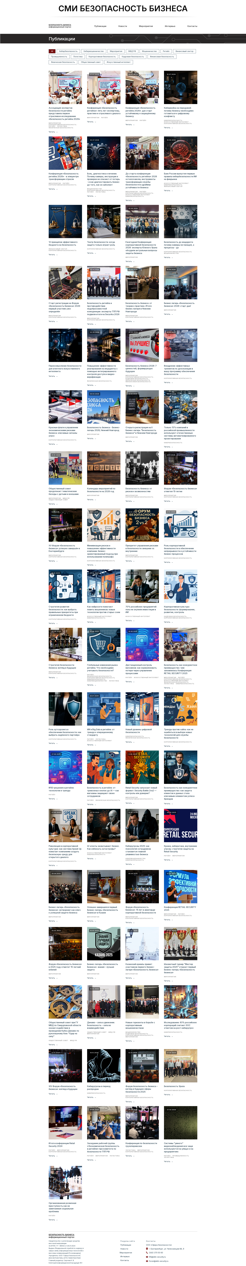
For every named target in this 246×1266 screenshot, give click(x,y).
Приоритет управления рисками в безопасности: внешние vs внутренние (142, 548)
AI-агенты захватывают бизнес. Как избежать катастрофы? (103, 847)
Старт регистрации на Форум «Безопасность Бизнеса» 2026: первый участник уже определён (64, 307)
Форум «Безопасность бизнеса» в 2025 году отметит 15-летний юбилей (65, 967)
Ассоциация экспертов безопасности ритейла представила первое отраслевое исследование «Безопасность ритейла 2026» (64, 113)
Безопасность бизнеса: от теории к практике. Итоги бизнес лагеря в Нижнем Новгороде (139, 307)
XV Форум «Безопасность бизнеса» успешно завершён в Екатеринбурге (64, 548)
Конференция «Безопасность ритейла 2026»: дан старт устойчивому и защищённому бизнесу (141, 112)
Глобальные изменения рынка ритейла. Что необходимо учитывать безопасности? (102, 668)
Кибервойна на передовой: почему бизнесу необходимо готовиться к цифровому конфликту (179, 112)
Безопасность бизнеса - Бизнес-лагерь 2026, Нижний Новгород (103, 429)
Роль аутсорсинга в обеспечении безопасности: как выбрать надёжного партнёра (65, 732)
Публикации (100, 26)
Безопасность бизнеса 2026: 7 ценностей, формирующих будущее (141, 369)
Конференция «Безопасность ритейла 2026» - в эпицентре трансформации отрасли (64, 176)
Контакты (192, 26)
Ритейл (166, 51)
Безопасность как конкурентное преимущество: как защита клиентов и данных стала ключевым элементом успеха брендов (180, 793)
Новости (122, 26)
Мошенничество (149, 51)
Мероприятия (146, 26)
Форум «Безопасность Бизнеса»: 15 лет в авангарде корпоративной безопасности (141, 910)
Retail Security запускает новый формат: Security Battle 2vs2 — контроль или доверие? (141, 790)
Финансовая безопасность (162, 56)
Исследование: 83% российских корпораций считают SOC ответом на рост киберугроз (180, 1025)
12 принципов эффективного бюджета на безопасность (63, 243)
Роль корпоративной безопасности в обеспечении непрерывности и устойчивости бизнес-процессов (180, 549)
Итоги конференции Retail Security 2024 (62, 1144)
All (52, 51)
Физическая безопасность (63, 62)
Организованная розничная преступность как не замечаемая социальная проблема (62, 1207)
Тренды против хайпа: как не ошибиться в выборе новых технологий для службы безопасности (178, 733)
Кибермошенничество (94, 51)
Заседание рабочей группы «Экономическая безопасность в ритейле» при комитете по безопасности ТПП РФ (103, 1147)
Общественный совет (91, 62)
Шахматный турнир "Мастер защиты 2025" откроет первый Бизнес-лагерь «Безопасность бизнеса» (180, 968)
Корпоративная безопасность (102, 56)
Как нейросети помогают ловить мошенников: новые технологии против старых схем (103, 609)
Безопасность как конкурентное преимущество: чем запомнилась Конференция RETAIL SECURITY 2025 (180, 669)
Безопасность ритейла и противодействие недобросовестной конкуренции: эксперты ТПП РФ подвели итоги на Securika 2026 (103, 308)
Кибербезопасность (68, 51)
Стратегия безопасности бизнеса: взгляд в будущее (62, 666)
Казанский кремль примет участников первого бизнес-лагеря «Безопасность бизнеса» (142, 967)
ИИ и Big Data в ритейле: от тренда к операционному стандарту (101, 732)
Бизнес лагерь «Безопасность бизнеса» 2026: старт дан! (179, 304)
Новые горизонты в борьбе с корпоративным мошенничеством (140, 1025)
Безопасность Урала (174, 1086)
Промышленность (59, 56)
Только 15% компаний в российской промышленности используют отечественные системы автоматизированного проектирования (180, 433)
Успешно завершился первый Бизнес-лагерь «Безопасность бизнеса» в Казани (102, 910)
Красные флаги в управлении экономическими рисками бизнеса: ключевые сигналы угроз (63, 431)
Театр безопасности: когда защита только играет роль (101, 243)
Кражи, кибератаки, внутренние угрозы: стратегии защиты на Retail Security (180, 849)
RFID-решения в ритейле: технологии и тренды (61, 789)
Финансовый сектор (184, 51)
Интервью (170, 26)
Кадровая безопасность (133, 56)
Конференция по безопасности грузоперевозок (141, 1144)
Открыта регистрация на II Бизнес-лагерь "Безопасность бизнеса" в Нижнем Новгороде (141, 430)
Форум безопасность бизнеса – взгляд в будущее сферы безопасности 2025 (142, 1089)
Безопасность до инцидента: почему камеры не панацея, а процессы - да (179, 245)
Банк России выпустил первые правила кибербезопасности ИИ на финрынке (180, 176)
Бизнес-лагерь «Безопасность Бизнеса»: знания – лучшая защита (102, 967)
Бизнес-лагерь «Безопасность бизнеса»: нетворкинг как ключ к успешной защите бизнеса (65, 910)
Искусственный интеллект (119, 62)
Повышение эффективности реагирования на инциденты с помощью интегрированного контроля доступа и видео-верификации (102, 371)
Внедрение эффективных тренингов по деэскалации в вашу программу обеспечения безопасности (179, 370)
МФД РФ (132, 51)
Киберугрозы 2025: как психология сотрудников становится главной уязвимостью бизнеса (138, 850)
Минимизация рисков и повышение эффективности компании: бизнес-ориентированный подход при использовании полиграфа (102, 551)
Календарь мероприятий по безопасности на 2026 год (101, 490)
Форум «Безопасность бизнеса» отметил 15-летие (180, 490)
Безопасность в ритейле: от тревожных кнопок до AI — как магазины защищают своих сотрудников (103, 791)
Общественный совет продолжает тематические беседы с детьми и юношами (64, 491)
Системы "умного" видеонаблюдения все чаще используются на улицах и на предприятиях (178, 1147)
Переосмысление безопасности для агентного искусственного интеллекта (65, 369)
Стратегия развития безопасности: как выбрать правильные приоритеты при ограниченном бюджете (63, 610)
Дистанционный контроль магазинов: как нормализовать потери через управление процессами (141, 669)
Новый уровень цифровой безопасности (139, 731)
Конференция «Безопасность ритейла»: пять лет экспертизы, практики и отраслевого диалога (103, 111)
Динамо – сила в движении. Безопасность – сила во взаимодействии (101, 1025)
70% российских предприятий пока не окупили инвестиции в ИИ (141, 609)
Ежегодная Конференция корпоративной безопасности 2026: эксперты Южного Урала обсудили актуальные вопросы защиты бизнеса (141, 247)
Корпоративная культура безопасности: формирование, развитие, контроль (179, 609)
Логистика (78, 56)
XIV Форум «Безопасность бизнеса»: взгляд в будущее (63, 1087)
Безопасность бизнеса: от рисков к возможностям (139, 490)
